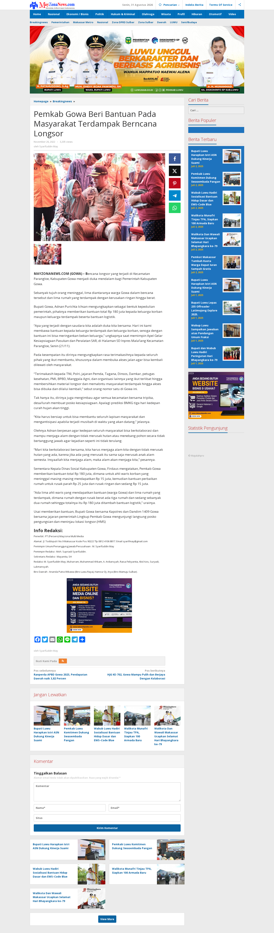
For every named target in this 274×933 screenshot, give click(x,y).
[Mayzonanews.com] (52, 5)
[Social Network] (239, 5)
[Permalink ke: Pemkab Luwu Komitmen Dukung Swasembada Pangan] (77, 716)
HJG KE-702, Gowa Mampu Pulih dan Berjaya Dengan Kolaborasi (136, 674)
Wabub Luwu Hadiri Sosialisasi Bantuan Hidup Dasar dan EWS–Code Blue (50, 872)
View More (107, 919)
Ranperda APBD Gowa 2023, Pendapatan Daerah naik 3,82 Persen (60, 674)
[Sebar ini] (175, 158)
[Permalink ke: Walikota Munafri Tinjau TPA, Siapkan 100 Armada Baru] (137, 716)
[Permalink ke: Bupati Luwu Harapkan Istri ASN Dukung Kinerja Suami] (47, 716)
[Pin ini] (175, 183)
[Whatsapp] (175, 208)
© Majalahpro (196, 455)
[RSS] (63, 661)
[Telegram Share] (175, 195)
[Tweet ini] (175, 171)
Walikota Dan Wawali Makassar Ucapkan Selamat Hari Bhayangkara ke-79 (166, 736)
